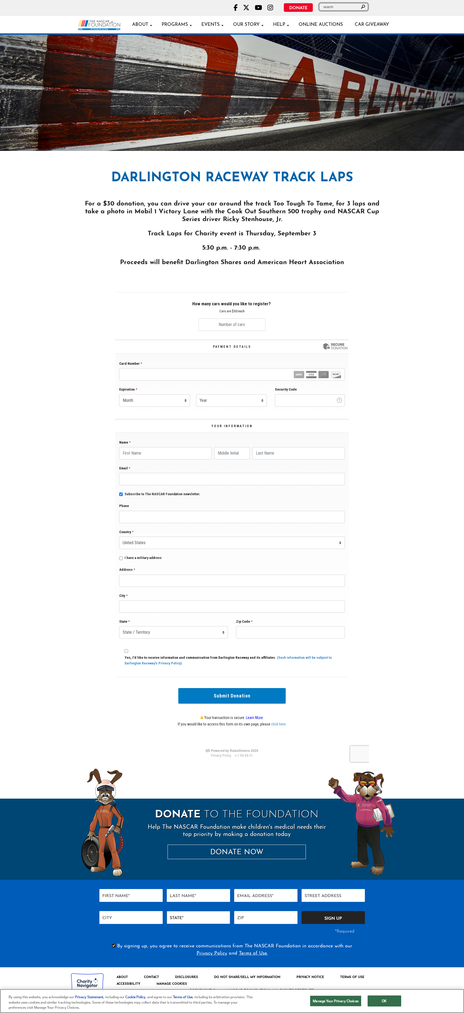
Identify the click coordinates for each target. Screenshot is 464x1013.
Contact (151, 977)
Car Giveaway (372, 24)
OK (384, 1001)
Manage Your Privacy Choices (335, 1001)
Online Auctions (321, 24)
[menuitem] (122, 977)
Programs (175, 24)
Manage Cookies (172, 984)
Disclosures (186, 977)
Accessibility (128, 984)
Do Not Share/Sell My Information (247, 977)
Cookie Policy (135, 997)
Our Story (246, 24)
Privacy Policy (212, 953)
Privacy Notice (310, 977)
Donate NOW (236, 852)
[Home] (101, 24)
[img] (232, 93)
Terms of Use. (253, 953)
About (140, 24)
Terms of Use (352, 977)
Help (279, 24)
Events (210, 24)
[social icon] (236, 7)
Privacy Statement (89, 997)
